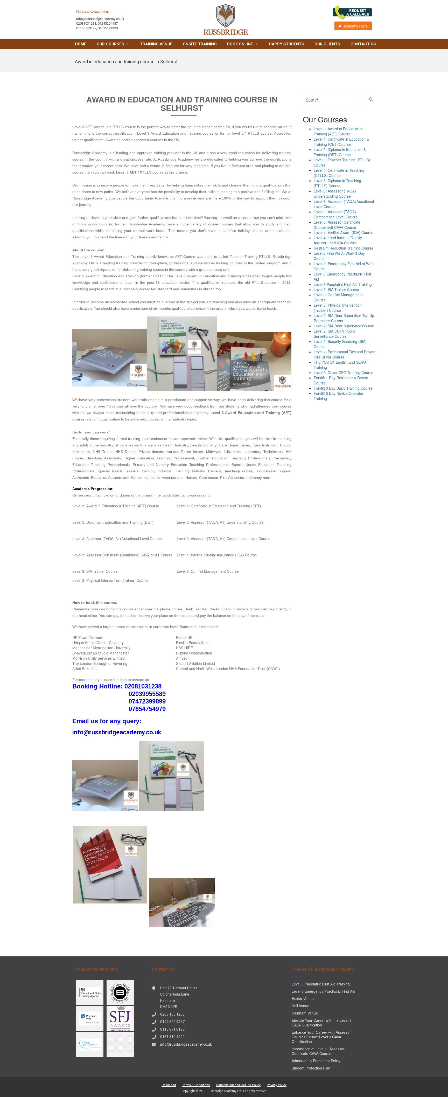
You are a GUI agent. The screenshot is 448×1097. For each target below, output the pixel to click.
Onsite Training (200, 44)
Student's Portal (354, 26)
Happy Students (286, 44)
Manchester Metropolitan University (101, 647)
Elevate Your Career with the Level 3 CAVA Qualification (322, 1022)
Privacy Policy (276, 1084)
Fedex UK (184, 637)
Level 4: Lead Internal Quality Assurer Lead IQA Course (338, 240)
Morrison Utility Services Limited (98, 658)
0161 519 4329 (172, 1037)
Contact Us (363, 44)
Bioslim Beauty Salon (193, 642)
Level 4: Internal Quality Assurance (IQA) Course (217, 554)
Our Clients (327, 44)
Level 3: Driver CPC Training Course (343, 372)
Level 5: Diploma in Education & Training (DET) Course (340, 152)
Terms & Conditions (196, 1084)
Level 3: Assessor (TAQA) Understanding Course (335, 193)
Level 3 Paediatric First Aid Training (343, 284)
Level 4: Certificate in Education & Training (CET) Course (341, 141)
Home (80, 44)
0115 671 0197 (172, 1029)
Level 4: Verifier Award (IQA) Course (343, 232)
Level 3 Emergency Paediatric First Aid (323, 991)
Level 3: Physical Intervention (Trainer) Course (110, 580)
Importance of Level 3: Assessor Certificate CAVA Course (318, 1051)
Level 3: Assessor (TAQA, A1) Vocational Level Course (117, 538)
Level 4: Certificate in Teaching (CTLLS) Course (339, 173)
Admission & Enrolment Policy (316, 1060)
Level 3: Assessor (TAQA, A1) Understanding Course (220, 522)
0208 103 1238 (172, 1014)
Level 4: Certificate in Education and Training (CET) (219, 505)
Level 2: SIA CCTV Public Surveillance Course (334, 333)
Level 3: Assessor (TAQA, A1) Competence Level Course (223, 538)
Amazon (183, 658)
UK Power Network (87, 637)
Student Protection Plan (311, 1068)
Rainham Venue (305, 1013)
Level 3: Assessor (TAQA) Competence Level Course (336, 214)
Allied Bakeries (84, 668)
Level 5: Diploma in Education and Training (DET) (112, 522)
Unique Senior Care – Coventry (98, 642)
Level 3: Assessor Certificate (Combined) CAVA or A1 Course (122, 554)
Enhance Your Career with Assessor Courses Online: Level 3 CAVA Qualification (321, 1037)
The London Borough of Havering (99, 663)
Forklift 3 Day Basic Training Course (343, 388)
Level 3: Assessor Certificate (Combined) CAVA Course (337, 224)
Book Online (240, 44)
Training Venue (156, 44)
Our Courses (110, 44)
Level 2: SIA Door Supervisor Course (344, 325)
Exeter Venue (303, 998)
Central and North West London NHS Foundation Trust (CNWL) (228, 668)
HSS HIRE (184, 647)
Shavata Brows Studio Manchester (100, 653)
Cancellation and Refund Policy (238, 1084)
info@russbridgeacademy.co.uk (186, 1044)
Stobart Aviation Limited (195, 663)
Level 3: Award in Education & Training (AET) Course (115, 505)
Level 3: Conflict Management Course (208, 571)
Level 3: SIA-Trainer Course (95, 571)
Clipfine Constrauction (194, 653)
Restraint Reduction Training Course (343, 248)
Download (169, 1084)
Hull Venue (300, 1005)
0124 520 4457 (172, 1022)
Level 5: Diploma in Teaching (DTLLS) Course (337, 183)
